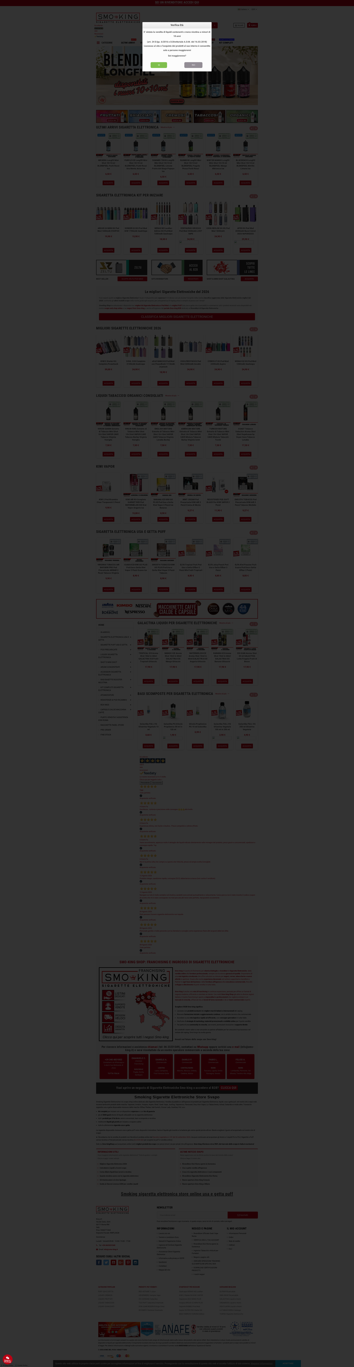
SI (159, 65)
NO (193, 65)
